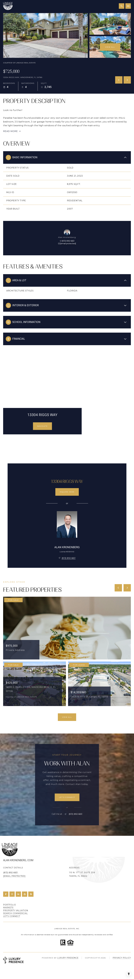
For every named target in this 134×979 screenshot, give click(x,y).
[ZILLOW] (24, 894)
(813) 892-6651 (68, 241)
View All (110, 47)
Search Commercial (15, 913)
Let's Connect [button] (11, 916)
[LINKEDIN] (18, 894)
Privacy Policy (122, 958)
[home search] (121, 6)
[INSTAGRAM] (12, 894)
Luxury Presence (68, 958)
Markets (8, 907)
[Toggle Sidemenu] (128, 6)
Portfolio (9, 905)
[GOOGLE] (31, 894)
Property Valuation (15, 910)
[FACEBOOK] (5, 894)
